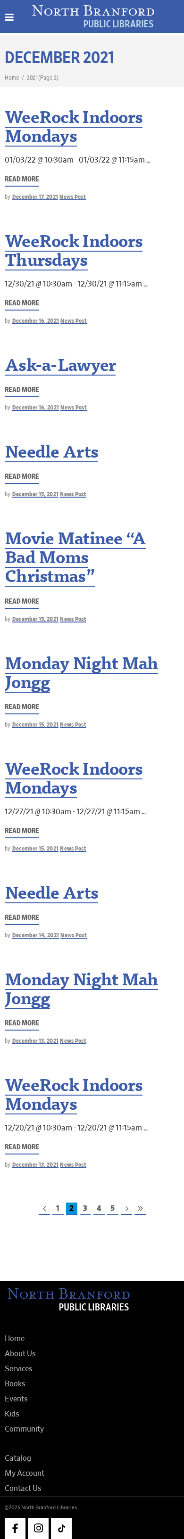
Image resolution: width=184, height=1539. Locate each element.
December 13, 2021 (35, 1041)
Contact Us (23, 1488)
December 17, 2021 (35, 197)
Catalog (18, 1458)
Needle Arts (51, 453)
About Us (20, 1354)
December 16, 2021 (35, 321)
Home (12, 77)
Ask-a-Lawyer (60, 367)
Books (15, 1384)
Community (24, 1429)
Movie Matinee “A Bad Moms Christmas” (75, 559)
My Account (24, 1473)
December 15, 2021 (35, 494)
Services (19, 1369)
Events (16, 1399)
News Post (72, 197)
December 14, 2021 (35, 936)
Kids (12, 1414)
